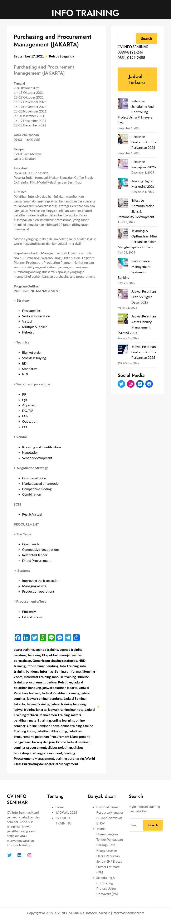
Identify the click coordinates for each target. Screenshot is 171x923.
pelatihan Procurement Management (62, 736)
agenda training (46, 649)
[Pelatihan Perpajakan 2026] (123, 165)
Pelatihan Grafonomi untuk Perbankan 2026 (143, 142)
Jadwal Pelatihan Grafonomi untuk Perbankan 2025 (143, 352)
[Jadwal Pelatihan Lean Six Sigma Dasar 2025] (123, 295)
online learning (63, 720)
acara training (24, 649)
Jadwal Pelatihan (59, 682)
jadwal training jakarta (30, 709)
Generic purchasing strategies (55, 660)
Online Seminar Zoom (43, 726)
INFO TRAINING (85, 12)
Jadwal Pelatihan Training (60, 693)
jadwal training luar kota (65, 709)
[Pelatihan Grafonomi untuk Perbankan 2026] (123, 140)
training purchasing (69, 758)
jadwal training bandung (68, 704)
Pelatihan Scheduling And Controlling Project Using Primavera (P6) (136, 112)
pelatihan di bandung (51, 731)
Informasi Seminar (53, 671)
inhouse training (64, 677)
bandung (34, 655)
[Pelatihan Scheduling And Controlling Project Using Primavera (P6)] (123, 104)
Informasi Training (37, 677)
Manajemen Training (54, 715)
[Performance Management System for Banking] (123, 264)
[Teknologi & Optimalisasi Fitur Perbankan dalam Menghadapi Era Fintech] (123, 234)
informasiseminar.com (128, 913)
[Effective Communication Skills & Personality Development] (123, 204)
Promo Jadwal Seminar (73, 742)
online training (71, 726)
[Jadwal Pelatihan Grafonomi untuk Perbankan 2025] (123, 350)
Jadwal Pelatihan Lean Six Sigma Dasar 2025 (143, 296)
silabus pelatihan (60, 747)
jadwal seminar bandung (44, 698)
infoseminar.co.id (98, 913)
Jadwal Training (37, 704)
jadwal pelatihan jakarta (59, 687)
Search (146, 38)
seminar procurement (30, 747)
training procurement (46, 753)
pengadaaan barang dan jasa (34, 742)
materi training (40, 720)
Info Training (69, 666)
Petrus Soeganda (61, 56)
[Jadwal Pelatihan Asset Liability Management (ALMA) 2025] (123, 319)
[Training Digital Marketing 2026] (123, 184)
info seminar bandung (42, 666)
